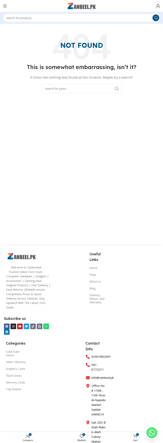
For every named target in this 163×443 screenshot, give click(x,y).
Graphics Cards (15, 369)
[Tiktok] (33, 326)
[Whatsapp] (46, 326)
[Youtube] (20, 326)
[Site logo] (81, 6)
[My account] (158, 6)
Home (93, 268)
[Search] (155, 17)
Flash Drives (14, 376)
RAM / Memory (16, 362)
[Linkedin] (7, 332)
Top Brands (13, 389)
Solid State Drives (13, 353)
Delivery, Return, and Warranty (96, 298)
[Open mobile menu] (5, 6)
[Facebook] (7, 326)
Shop (92, 275)
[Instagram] (13, 326)
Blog (92, 288)
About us (95, 281)
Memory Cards (15, 382)
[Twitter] (26, 326)
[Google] (39, 326)
